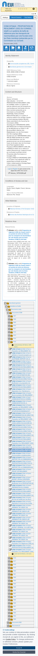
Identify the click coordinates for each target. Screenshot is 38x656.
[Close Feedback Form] (34, 9)
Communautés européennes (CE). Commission (23, 63)
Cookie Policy (11, 639)
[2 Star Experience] (21, 9)
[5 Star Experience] (27, 9)
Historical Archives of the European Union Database (18, 4)
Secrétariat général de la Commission (21, 67)
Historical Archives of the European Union (21, 209)
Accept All (19, 648)
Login (33, 14)
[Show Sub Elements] (9, 316)
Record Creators (16, 17)
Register (15, 169)
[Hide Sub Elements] (5, 303)
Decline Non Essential (19, 652)
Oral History (28, 17)
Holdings (5, 17)
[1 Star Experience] (19, 9)
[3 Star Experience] (23, 9)
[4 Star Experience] (25, 9)
